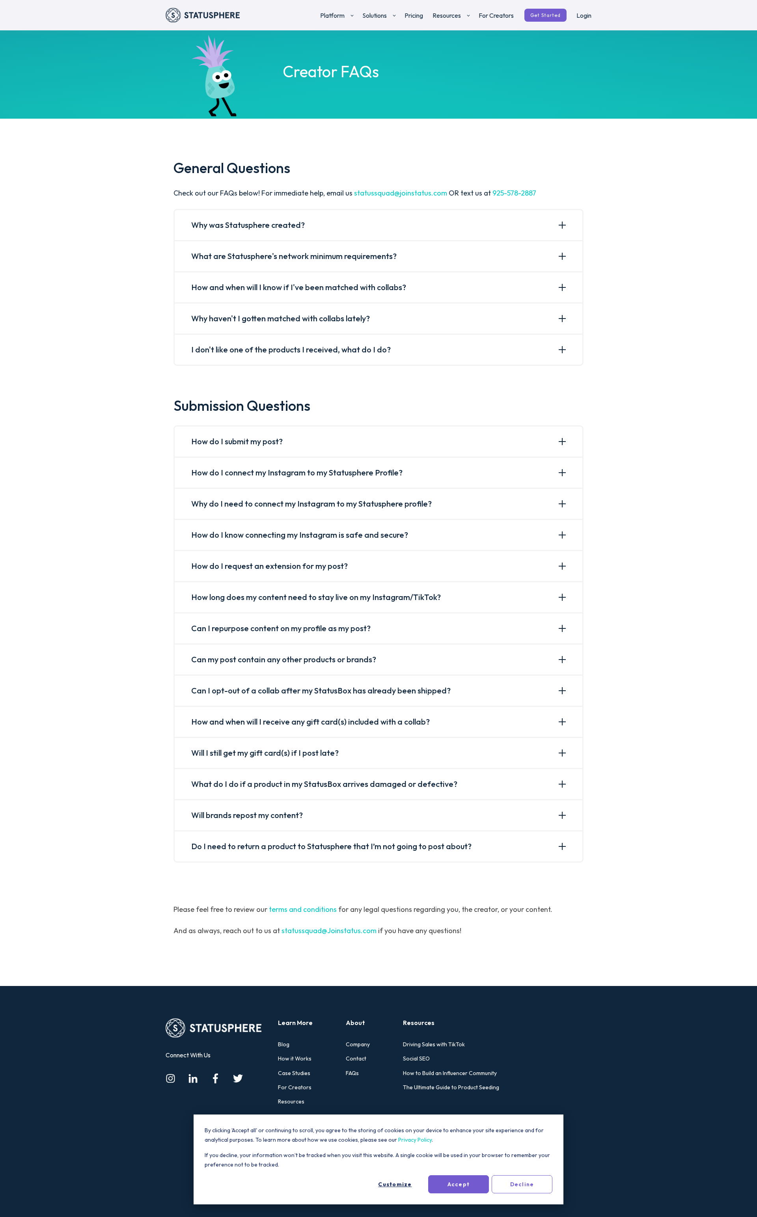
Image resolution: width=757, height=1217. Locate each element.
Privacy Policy (415, 1139)
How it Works (294, 1058)
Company (358, 1044)
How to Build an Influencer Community (450, 1073)
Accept (458, 1184)
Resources (291, 1101)
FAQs (352, 1073)
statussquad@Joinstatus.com (329, 930)
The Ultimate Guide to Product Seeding (451, 1087)
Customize (395, 1184)
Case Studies (294, 1073)
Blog (283, 1044)
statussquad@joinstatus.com (400, 193)
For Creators (294, 1087)
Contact (356, 1058)
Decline (522, 1184)
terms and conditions (303, 909)
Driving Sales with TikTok (434, 1044)
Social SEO (416, 1058)
